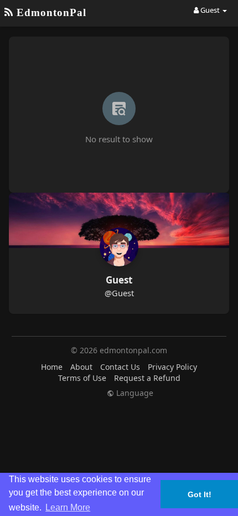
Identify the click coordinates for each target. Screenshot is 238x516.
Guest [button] (210, 10)
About (81, 367)
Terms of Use (82, 378)
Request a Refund (147, 378)
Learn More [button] (67, 507)
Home (52, 367)
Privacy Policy (172, 367)
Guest (119, 280)
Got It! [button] (199, 494)
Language (133, 393)
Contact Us (120, 367)
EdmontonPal (49, 12)
